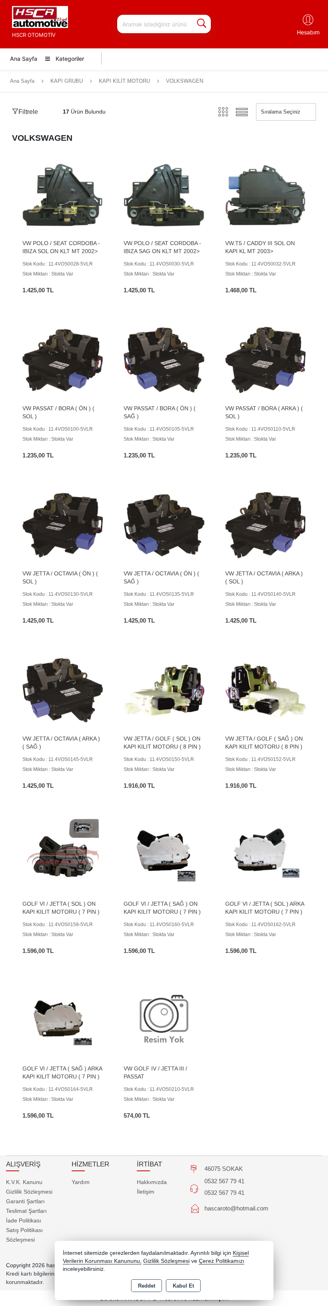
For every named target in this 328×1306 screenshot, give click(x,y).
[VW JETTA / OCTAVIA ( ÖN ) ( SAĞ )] (164, 524)
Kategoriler (69, 58)
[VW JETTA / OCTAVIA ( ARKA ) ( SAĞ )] (62, 689)
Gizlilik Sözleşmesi (29, 1191)
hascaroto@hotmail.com (236, 1208)
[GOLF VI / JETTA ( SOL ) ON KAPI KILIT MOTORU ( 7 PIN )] (62, 854)
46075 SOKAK (223, 1168)
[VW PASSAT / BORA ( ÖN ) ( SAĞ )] (164, 359)
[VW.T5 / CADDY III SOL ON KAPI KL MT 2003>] (265, 194)
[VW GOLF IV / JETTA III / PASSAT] (164, 1019)
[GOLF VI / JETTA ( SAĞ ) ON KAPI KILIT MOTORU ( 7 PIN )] (164, 854)
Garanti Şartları (25, 1201)
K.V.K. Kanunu (24, 1182)
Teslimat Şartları (26, 1211)
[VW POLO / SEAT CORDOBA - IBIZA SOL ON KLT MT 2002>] (62, 194)
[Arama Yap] (201, 24)
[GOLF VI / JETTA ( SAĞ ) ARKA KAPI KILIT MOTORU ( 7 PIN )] (62, 1019)
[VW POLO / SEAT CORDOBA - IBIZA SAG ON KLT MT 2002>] (164, 194)
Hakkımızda (152, 1182)
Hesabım (308, 32)
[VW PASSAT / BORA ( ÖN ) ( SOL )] (62, 359)
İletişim (145, 1191)
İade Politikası (23, 1220)
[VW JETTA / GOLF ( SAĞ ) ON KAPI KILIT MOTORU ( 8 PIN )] (265, 689)
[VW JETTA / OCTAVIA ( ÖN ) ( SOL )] (62, 524)
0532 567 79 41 (224, 1181)
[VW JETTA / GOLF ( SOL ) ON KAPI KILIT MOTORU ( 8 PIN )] (164, 689)
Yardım (81, 1182)
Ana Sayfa (23, 58)
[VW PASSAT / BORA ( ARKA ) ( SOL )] (265, 359)
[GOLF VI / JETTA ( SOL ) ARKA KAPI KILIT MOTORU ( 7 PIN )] (265, 854)
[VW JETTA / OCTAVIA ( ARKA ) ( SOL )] (265, 524)
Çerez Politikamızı (221, 1261)
